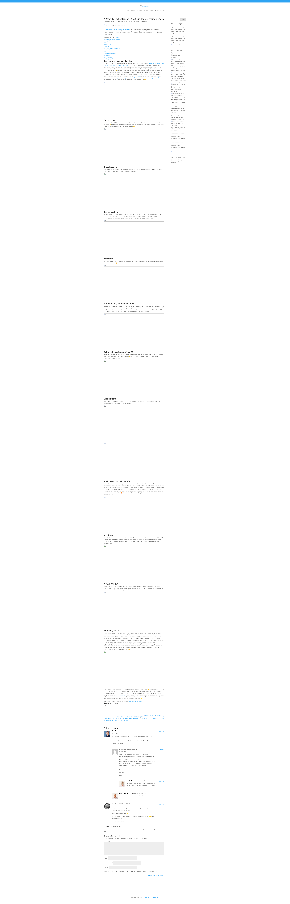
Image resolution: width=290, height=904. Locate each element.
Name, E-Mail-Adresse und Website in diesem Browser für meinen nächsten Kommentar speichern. (131, 871)
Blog (132, 10)
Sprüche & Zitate (148, 10)
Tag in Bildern (135, 21)
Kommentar (107, 841)
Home (127, 10)
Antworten (161, 731)
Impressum (148, 897)
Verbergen (116, 37)
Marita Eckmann (110, 21)
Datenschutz (156, 897)
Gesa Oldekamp (116, 731)
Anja (120, 749)
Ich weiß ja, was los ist (120, 695)
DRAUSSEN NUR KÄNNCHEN (135, 701)
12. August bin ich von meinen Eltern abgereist (118, 29)
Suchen (183, 19)
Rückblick (129, 21)
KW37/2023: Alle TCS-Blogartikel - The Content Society (119, 829)
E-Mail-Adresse (108, 863)
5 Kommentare (144, 21)
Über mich (139, 10)
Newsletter (157, 10)
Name (106, 858)
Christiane (137, 76)
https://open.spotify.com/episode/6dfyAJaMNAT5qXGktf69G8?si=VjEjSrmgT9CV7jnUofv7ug (138, 78)
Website (106, 867)
